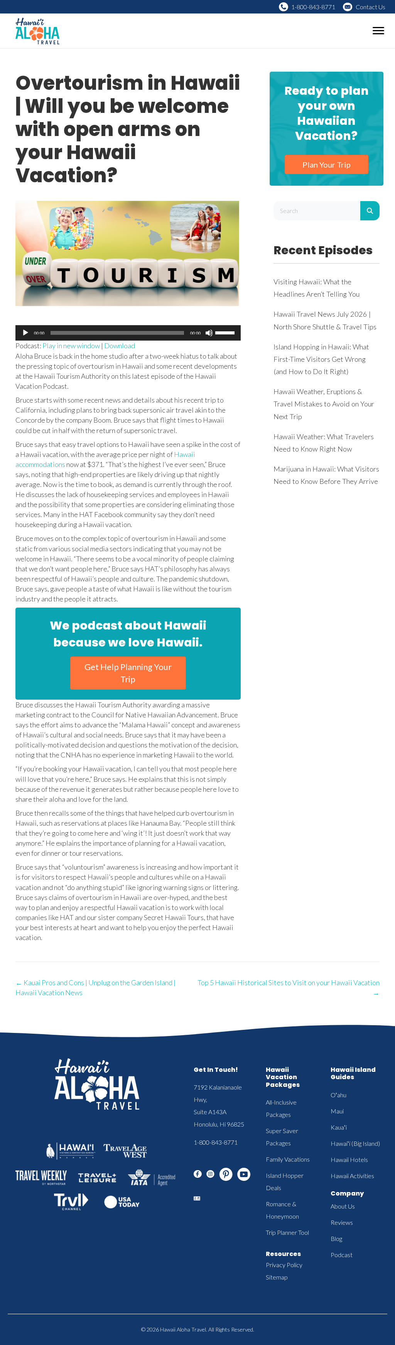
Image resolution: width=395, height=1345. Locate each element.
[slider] (226, 332)
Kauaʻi (339, 1127)
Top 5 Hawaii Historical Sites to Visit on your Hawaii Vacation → (289, 987)
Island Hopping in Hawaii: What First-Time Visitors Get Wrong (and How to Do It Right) (321, 359)
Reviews (342, 1222)
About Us (343, 1206)
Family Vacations (288, 1159)
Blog (336, 1238)
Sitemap (277, 1277)
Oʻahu (338, 1094)
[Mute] (209, 333)
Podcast (342, 1254)
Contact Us (370, 6)
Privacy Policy (284, 1264)
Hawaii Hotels (349, 1159)
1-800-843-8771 (313, 6)
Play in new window (71, 345)
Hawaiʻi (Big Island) (355, 1143)
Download (119, 345)
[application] (128, 333)
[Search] (370, 210)
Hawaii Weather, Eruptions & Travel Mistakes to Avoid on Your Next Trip (323, 403)
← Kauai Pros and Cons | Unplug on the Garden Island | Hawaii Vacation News (95, 987)
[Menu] (378, 30)
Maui (337, 1111)
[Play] (25, 333)
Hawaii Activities (352, 1175)
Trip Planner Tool (287, 1232)
